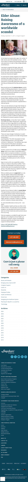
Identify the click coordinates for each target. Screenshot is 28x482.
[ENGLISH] (24, 1)
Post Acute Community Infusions (8, 408)
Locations (3, 443)
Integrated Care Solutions (6, 406)
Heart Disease (4, 430)
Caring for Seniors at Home (8, 362)
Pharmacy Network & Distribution (8, 382)
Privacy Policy (9, 463)
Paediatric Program (5, 419)
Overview (3, 403)
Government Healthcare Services (10, 400)
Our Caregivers (4, 372)
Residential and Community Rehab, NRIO (10, 396)
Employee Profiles (5, 292)
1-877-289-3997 (17, 1)
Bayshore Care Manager (6, 373)
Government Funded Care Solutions (9, 405)
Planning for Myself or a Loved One (10, 302)
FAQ (2, 457)
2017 (2, 330)
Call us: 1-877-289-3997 (7, 224)
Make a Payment (5, 454)
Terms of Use (16, 463)
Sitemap (3, 463)
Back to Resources (8, 9)
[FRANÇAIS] (26, 1)
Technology (4, 304)
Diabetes (3, 428)
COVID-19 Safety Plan (6, 447)
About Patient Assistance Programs (9, 379)
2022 (2, 318)
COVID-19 (3, 287)
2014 (2, 337)
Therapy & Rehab (5, 394)
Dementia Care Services (6, 370)
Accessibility (23, 463)
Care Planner (4, 365)
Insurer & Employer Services (8, 392)
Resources (3, 450)
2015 (2, 335)
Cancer (2, 425)
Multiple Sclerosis (5, 432)
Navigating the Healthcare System (9, 299)
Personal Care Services (6, 366)
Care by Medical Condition (8, 422)
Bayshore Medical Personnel (7, 418)
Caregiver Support (20, 35)
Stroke (2, 435)
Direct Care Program (5, 389)
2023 (2, 316)
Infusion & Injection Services (7, 380)
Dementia (3, 290)
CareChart (3, 413)
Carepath (3, 397)
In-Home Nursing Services (6, 368)
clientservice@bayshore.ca (14, 242)
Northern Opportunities (6, 414)
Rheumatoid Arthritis (5, 433)
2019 (2, 325)
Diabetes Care (4, 385)
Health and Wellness (6, 294)
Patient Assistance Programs (9, 376)
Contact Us (9, 1)
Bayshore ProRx (4, 387)
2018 (2, 328)
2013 (2, 340)
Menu (17, 5)
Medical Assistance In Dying (7, 416)
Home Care (4, 297)
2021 (2, 321)
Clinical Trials (4, 384)
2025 (2, 311)
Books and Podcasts (6, 280)
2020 (2, 323)
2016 (2, 333)
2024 (2, 314)
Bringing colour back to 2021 (8, 283)
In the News (4, 452)
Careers (3, 445)
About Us (3, 438)
